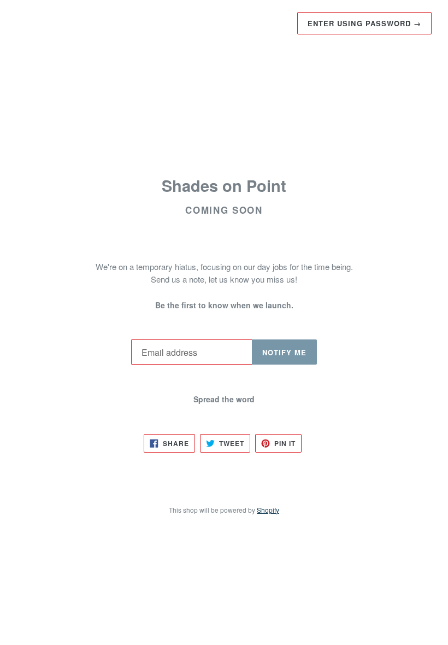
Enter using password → (364, 23)
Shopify (268, 509)
